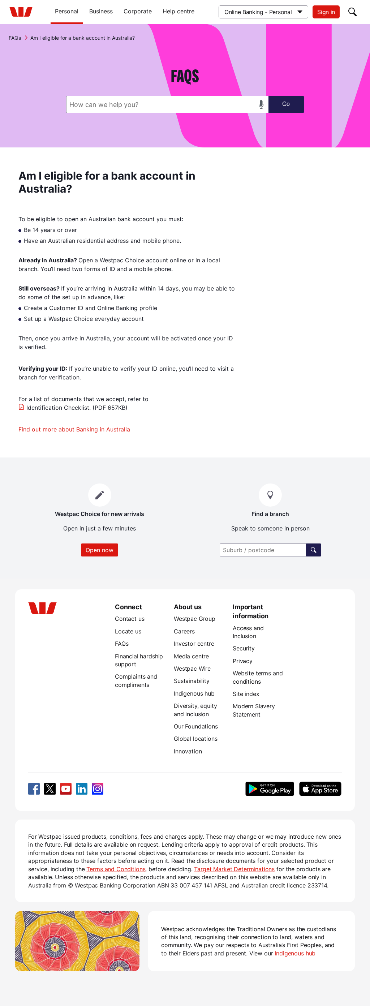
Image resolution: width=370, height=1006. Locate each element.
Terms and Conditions (115, 869)
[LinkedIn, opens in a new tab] (81, 789)
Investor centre (194, 643)
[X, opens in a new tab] (50, 789)
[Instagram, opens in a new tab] (97, 789)
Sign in (326, 12)
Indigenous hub (194, 693)
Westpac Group (194, 618)
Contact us (129, 618)
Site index (246, 693)
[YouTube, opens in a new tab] (66, 789)
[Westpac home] (21, 12)
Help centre (178, 11)
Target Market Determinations (234, 869)
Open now (99, 550)
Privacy (243, 661)
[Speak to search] (261, 104)
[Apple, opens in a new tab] (320, 789)
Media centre (191, 656)
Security (244, 648)
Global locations (196, 738)
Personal (66, 11)
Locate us (128, 631)
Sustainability (192, 680)
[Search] (352, 12)
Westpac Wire (192, 668)
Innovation (188, 751)
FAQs (15, 38)
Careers (184, 631)
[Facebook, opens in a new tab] (34, 789)
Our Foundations (196, 726)
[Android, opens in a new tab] (269, 789)
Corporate (138, 11)
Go (286, 104)
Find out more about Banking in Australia (74, 429)
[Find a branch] (313, 549)
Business (101, 11)
